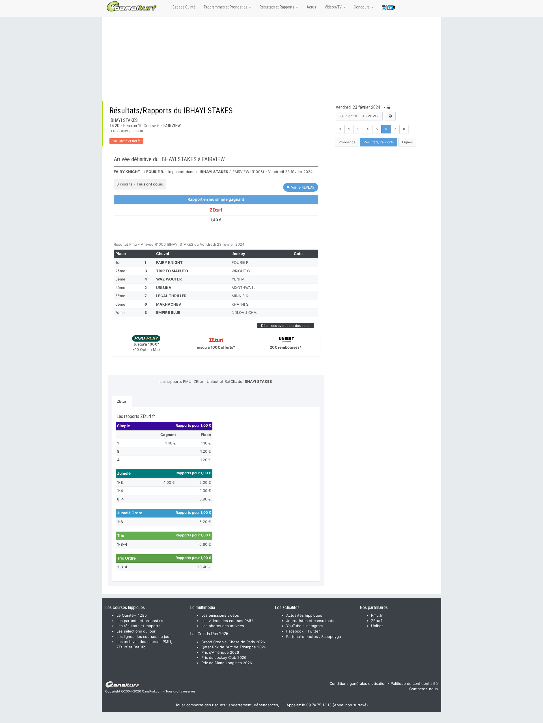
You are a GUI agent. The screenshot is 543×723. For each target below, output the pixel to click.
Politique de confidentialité (414, 683)
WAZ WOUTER (169, 279)
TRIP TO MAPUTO (172, 271)
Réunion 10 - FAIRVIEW (358, 116)
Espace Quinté (184, 7)
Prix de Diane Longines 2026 (226, 663)
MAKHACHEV (168, 304)
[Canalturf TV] (388, 8)
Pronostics (347, 142)
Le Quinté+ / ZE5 (132, 615)
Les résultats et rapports (138, 625)
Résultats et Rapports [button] (277, 7)
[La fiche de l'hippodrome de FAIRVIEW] (390, 116)
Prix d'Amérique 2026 (220, 652)
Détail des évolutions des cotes (285, 325)
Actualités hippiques (304, 615)
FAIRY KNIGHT (169, 262)
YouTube (293, 625)
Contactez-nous (423, 689)
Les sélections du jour (136, 631)
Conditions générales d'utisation (358, 683)
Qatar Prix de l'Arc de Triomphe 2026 (233, 647)
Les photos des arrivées (222, 625)
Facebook (294, 631)
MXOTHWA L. (243, 287)
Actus (311, 7)
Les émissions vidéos (220, 615)
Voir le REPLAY (302, 187)
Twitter (313, 631)
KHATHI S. (240, 304)
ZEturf (122, 401)
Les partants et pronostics (140, 620)
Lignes (407, 142)
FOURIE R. (240, 262)
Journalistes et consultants (310, 620)
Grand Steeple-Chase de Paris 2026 (233, 642)
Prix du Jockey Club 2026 (223, 657)
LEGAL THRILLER (171, 295)
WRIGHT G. (241, 271)
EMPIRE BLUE (168, 312)
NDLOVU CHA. (244, 312)
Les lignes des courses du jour (144, 636)
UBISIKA (163, 287)
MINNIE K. (240, 295)
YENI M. (239, 279)
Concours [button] (362, 7)
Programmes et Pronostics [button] (226, 7)
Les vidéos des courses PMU (227, 620)
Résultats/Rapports (379, 142)
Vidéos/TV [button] (333, 7)
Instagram (314, 625)
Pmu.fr (377, 615)
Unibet (377, 625)
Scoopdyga (331, 636)
